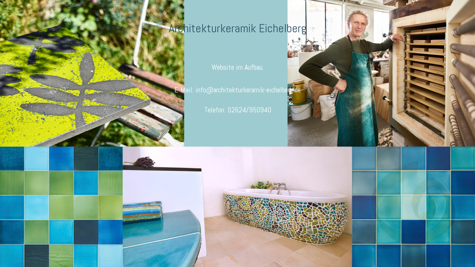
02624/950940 (249, 110)
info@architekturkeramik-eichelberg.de (248, 90)
